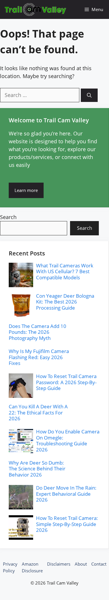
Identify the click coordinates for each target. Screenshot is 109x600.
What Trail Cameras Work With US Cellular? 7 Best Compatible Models (64, 271)
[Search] (89, 95)
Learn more (26, 190)
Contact (98, 564)
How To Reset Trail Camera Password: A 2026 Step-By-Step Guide (66, 382)
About (81, 564)
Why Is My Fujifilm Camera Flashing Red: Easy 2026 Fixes (39, 357)
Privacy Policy (10, 567)
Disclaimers (58, 564)
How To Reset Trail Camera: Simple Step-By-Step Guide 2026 (67, 524)
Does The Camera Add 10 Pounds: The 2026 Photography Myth (37, 332)
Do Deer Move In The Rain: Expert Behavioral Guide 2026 (66, 493)
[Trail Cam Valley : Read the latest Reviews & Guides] (35, 9)
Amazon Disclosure (32, 567)
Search (8, 216)
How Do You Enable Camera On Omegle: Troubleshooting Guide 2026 (67, 440)
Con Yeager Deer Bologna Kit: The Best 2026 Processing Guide (65, 301)
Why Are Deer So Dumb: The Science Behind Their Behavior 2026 (37, 468)
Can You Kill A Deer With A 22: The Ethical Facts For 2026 (38, 412)
